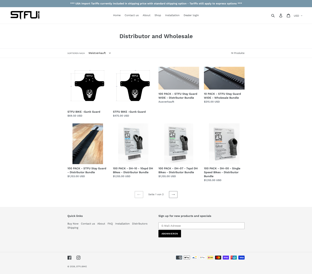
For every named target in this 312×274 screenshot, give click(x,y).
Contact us (88, 223)
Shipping (72, 227)
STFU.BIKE (81, 266)
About (101, 223)
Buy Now (72, 223)
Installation (122, 223)
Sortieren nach (76, 53)
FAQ (110, 223)
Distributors (139, 223)
